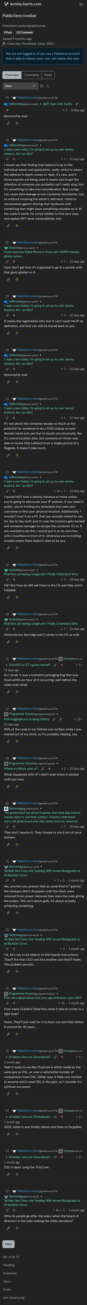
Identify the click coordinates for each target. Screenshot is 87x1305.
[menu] (81, 4)
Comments (31, 75)
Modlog (8, 1265)
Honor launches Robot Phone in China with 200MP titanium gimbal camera (42, 254)
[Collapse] (7, 98)
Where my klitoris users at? (21, 768)
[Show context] (77, 104)
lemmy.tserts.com (25, 4)
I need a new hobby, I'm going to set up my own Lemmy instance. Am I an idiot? (39, 151)
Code (7, 1289)
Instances (10, 1273)
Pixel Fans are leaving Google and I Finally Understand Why (41, 574)
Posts (48, 75)
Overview (12, 75)
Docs (7, 1281)
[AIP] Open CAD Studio (57, 104)
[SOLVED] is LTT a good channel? (29, 665)
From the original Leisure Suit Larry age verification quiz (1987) (43, 998)
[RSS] (48, 86)
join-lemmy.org (13, 1297)
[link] (7, 110)
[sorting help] (41, 86)
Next (8, 1244)
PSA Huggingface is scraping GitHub (26, 719)
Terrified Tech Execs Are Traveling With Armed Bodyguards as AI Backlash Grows (42, 873)
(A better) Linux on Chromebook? (29, 1057)
